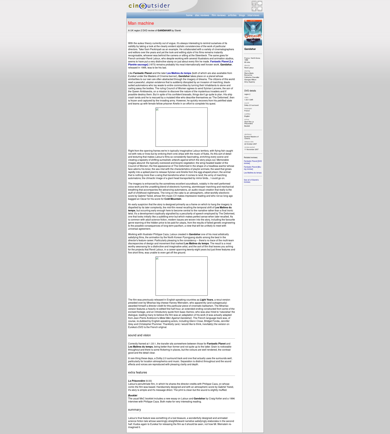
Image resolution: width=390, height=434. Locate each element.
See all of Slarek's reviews (251, 180)
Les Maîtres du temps (253, 172)
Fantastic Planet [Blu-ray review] (252, 167)
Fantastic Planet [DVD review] (253, 162)
